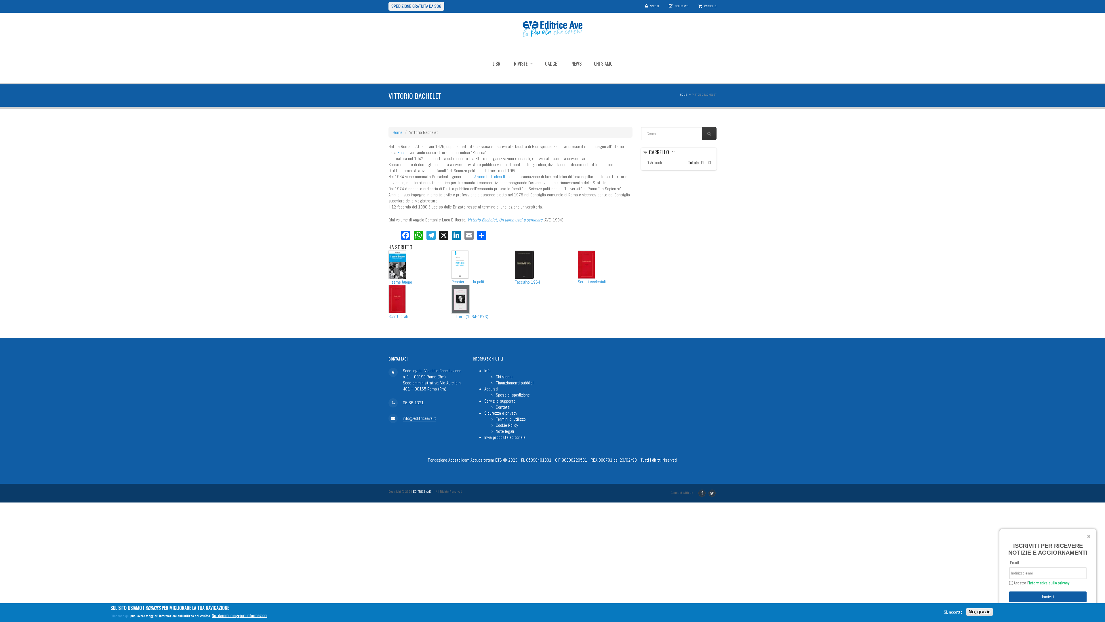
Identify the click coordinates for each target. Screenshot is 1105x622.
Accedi (654, 6)
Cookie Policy (507, 425)
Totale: (694, 163)
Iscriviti (1048, 596)
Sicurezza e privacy (500, 413)
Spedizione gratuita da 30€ (416, 6)
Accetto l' (1041, 583)
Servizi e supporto (499, 401)
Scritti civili (398, 316)
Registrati (682, 6)
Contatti (503, 407)
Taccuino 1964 (527, 282)
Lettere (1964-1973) (469, 317)
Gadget (552, 63)
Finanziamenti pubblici (515, 383)
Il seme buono (400, 282)
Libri (497, 63)
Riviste (521, 63)
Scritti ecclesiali (592, 282)
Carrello (710, 6)
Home (683, 94)
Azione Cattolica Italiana (494, 177)
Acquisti (491, 389)
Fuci (401, 152)
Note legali (505, 431)
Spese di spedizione (513, 395)
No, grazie (979, 611)
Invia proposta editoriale (504, 437)
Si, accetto (953, 612)
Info (487, 371)
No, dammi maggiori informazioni (239, 615)
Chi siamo (603, 63)
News (576, 63)
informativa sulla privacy (1049, 583)
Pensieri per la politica (470, 282)
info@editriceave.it (419, 418)
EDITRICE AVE (422, 492)
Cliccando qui (119, 616)
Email (1014, 562)
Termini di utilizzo (511, 419)
